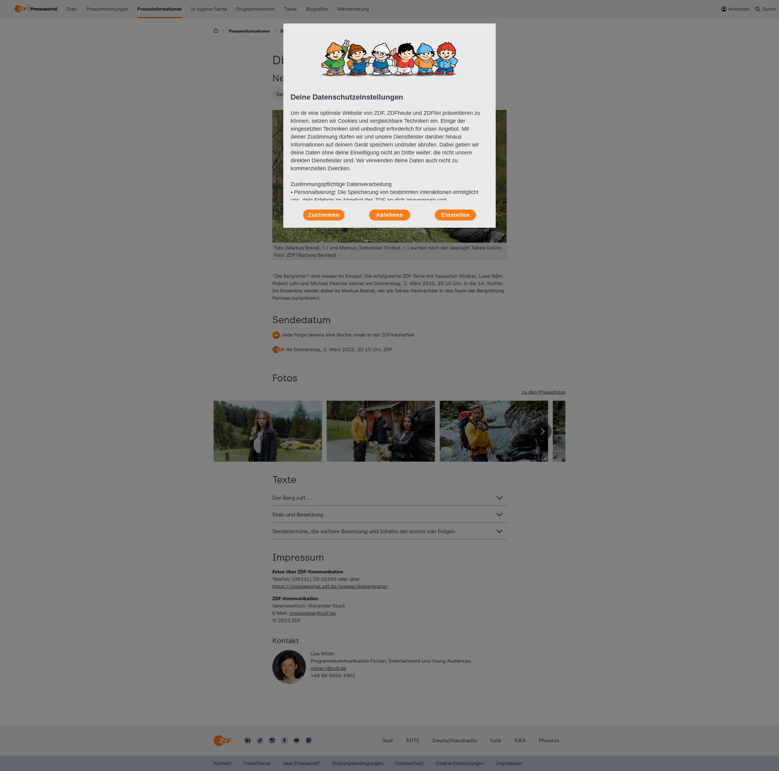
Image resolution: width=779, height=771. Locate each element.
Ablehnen (389, 215)
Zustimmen (324, 215)
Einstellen (455, 215)
